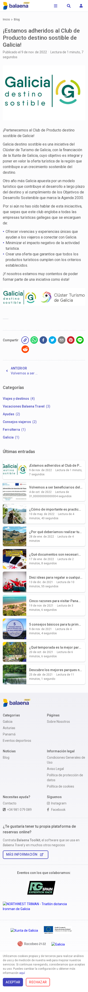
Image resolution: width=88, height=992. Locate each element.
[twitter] (52, 340)
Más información (21, 854)
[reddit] (25, 349)
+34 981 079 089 (19, 809)
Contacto (9, 803)
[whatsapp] (34, 340)
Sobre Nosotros (58, 721)
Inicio (6, 19)
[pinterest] (71, 340)
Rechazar (38, 982)
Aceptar (13, 982)
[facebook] (43, 340)
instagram (58, 803)
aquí (22, 973)
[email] (61, 340)
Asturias (9, 728)
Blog (17, 19)
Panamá (9, 734)
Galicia (7, 721)
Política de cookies (60, 786)
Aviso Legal (55, 769)
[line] (80, 340)
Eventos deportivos (17, 740)
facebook (58, 809)
